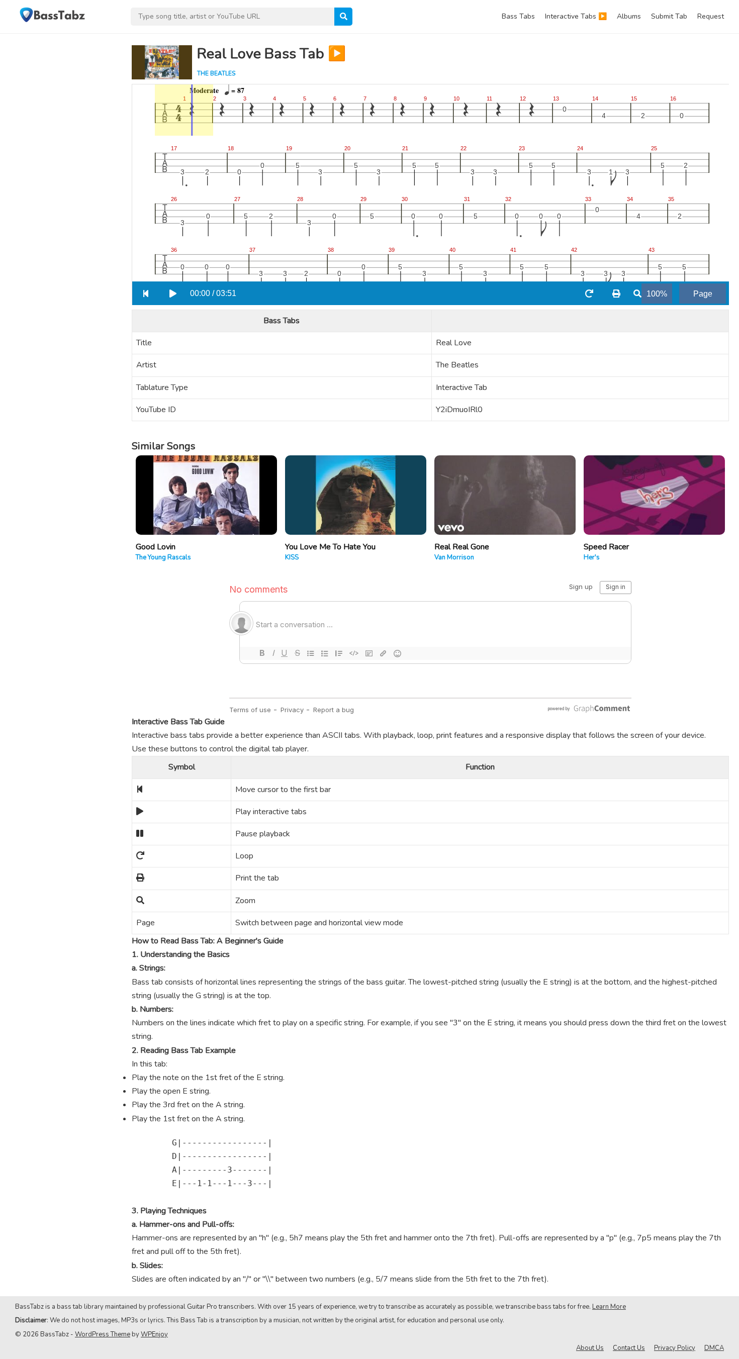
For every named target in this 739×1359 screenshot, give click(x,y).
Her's (592, 557)
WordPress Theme (102, 1334)
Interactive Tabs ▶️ (576, 16)
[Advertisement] (60, 184)
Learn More (609, 1306)
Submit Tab (669, 16)
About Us (590, 1347)
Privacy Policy (674, 1347)
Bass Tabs (518, 16)
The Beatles (216, 73)
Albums (629, 16)
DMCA (714, 1347)
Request (710, 16)
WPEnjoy (154, 1334)
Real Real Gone (461, 546)
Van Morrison (454, 557)
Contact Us (629, 1347)
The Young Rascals (163, 557)
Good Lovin (155, 546)
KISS (292, 557)
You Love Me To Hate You (330, 546)
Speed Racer (606, 546)
